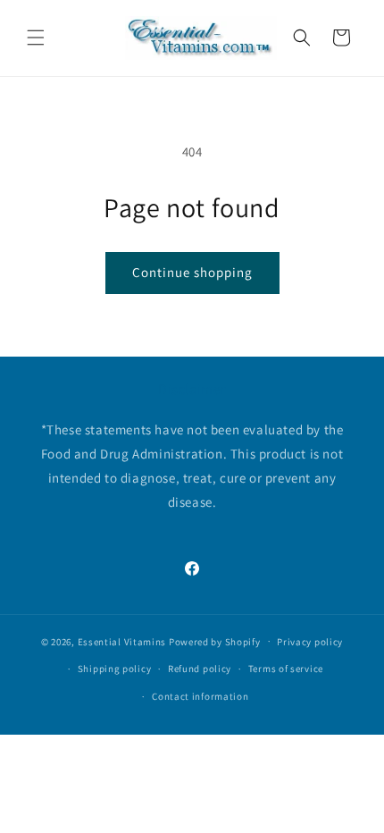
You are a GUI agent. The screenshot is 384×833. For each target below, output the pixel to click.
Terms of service (285, 668)
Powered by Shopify (215, 641)
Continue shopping (192, 272)
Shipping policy (115, 668)
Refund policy (199, 668)
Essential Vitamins (122, 641)
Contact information (200, 696)
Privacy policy (310, 641)
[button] (35, 37)
